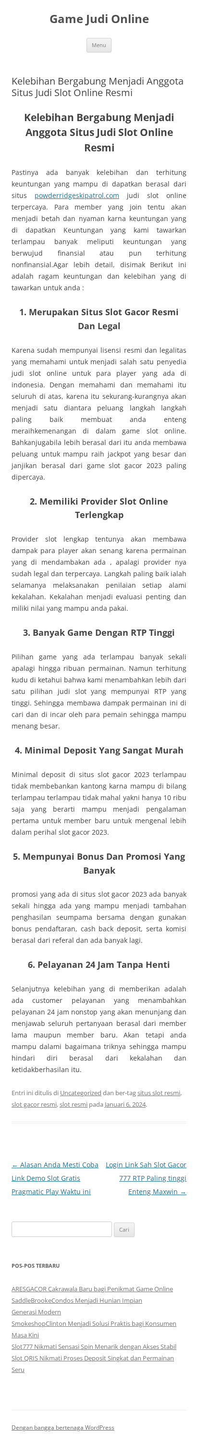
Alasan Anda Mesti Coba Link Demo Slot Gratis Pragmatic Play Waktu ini (55, 1178)
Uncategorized (80, 1092)
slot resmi (73, 1104)
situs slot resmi (158, 1092)
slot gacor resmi (34, 1104)
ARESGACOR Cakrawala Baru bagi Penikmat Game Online (92, 1288)
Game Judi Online (99, 19)
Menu (99, 45)
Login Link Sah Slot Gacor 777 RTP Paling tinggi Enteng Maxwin (146, 1178)
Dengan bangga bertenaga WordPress (63, 1427)
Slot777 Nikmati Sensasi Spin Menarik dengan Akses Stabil (94, 1346)
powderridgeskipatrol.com (77, 195)
